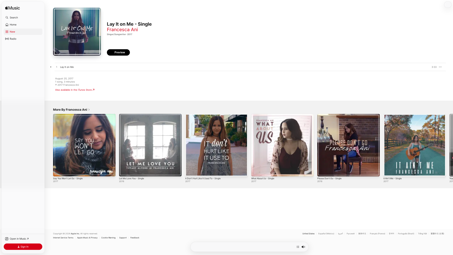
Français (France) (377, 234)
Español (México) (326, 234)
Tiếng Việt (422, 234)
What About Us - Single (264, 115)
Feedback (134, 238)
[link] (71, 110)
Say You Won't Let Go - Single (69, 115)
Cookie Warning (108, 238)
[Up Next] (298, 246)
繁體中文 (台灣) (437, 234)
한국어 (391, 234)
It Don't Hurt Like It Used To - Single (205, 115)
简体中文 (362, 234)
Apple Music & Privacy (87, 238)
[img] (12, 8)
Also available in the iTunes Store (73, 89)
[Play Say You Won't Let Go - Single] (57, 172)
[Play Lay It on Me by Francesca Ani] (56, 67)
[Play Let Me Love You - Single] (123, 172)
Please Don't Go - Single (330, 115)
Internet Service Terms (63, 238)
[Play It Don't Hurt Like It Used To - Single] (189, 172)
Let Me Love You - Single (133, 115)
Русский (351, 234)
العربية (340, 234)
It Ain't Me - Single (393, 115)
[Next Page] (449, 145)
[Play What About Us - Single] (255, 172)
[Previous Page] (49, 145)
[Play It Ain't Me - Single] (388, 172)
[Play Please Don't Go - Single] (321, 172)
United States (308, 234)
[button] (23, 18)
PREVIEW (433, 67)
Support (123, 238)
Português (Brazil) (406, 234)
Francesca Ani (122, 29)
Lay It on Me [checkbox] (67, 67)
